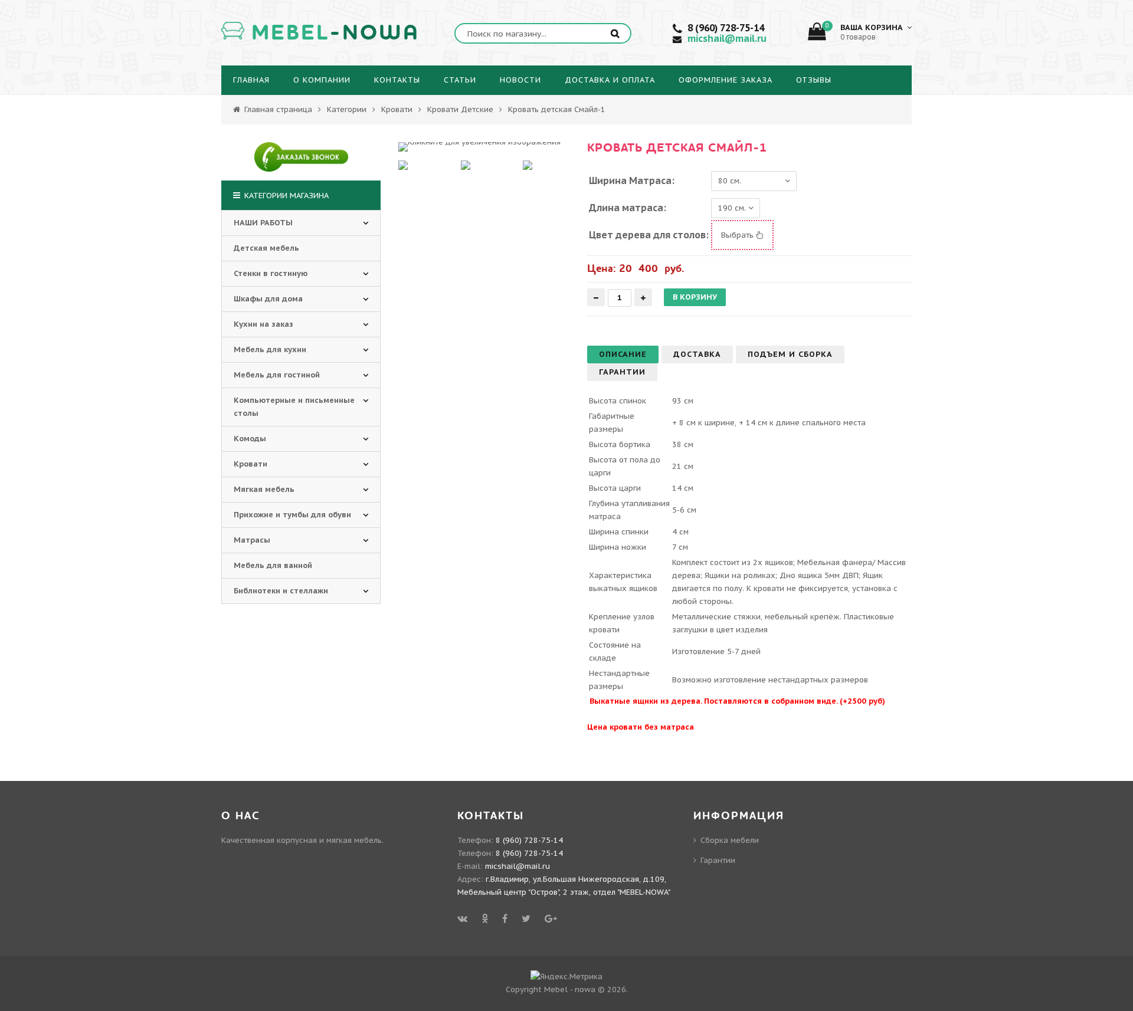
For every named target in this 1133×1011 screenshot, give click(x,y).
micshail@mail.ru (727, 38)
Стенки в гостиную (270, 273)
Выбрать (738, 235)
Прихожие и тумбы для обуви (292, 515)
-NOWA (335, 33)
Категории (346, 109)
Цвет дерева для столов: (649, 235)
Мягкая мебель (264, 489)
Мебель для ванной (273, 565)
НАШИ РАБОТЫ (263, 223)
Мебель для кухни (270, 349)
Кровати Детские (460, 109)
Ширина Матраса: (631, 180)
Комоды (250, 439)
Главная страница (277, 109)
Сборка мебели (729, 840)
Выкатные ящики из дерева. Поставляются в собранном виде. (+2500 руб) (737, 701)
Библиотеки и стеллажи (281, 591)
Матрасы (252, 540)
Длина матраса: (627, 208)
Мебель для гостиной (277, 375)
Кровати (396, 109)
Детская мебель (266, 248)
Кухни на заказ (263, 324)
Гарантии (717, 860)
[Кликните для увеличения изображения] (479, 147)
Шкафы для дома (268, 299)
